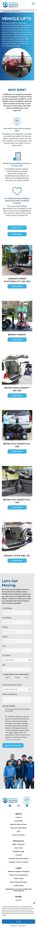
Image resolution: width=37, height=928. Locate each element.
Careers (18, 817)
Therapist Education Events (18, 858)
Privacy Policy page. (13, 739)
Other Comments (9, 694)
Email (5, 636)
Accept (18, 921)
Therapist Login (18, 851)
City (4, 646)
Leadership (18, 821)
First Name (7, 608)
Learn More (17, 286)
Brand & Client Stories (18, 824)
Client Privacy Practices (18, 882)
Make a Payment (18, 844)
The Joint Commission (18, 828)
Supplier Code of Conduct (18, 862)
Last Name (6, 618)
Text (26, 677)
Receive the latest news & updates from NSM (17, 710)
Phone (5, 627)
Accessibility (6, 11)
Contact (18, 855)
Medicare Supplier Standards (18, 871)
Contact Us (17, 227)
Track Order (18, 848)
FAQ (18, 831)
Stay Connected (18, 835)
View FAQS (17, 234)
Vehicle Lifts (16, 11)
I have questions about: (12, 685)
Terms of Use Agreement (18, 875)
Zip (3, 665)
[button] (34, 903)
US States (6, 655)
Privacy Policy (22, 925)
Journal (18, 900)
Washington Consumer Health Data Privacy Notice (18, 890)
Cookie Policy (14, 925)
